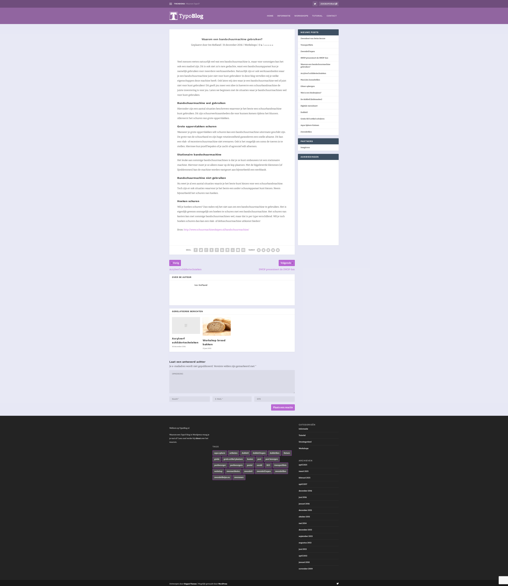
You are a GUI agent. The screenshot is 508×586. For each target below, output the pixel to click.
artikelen (233, 453)
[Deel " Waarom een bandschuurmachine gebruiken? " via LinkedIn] (222, 250)
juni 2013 (303, 549)
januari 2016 (304, 504)
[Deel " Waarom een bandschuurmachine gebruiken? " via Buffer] (227, 250)
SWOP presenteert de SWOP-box (314, 58)
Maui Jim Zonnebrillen (310, 80)
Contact (332, 16)
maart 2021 (304, 471)
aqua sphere (219, 453)
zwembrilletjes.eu (222, 477)
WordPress (222, 584)
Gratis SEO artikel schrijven (313, 119)
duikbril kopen (259, 453)
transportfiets (280, 465)
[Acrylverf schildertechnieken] (186, 325)
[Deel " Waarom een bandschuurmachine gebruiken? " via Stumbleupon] (232, 250)
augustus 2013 (305, 543)
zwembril (248, 471)
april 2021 (303, 465)
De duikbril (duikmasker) (311, 99)
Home (270, 16)
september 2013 (306, 536)
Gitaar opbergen (308, 86)
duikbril (245, 453)
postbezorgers (236, 465)
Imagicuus (305, 147)
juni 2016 (303, 497)
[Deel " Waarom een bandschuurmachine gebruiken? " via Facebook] (195, 250)
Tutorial (317, 16)
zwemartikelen (233, 471)
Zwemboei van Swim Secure (313, 38)
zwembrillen (280, 471)
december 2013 (305, 530)
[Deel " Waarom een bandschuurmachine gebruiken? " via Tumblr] (211, 250)
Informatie (283, 16)
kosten (250, 459)
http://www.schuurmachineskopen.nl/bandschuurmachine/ (216, 229)
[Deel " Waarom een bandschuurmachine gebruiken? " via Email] (238, 250)
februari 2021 (304, 478)
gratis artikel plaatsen (233, 459)
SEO (268, 465)
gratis (216, 459)
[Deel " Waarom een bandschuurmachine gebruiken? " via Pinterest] (216, 250)
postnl (249, 465)
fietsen (287, 453)
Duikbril (304, 112)
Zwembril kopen (308, 51)
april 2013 (303, 556)
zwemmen (239, 477)
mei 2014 (303, 523)
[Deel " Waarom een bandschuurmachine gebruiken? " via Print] (243, 250)
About (198, 438)
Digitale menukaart (309, 106)
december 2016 (305, 491)
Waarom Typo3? (193, 4)
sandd (259, 465)
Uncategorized (305, 442)
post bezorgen (272, 459)
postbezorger (220, 465)
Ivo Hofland (214, 44)
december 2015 (305, 510)
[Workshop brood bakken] (217, 326)
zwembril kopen (264, 471)
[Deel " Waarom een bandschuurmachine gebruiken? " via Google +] (206, 250)
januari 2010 (304, 562)
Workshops (301, 16)
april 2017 (303, 484)
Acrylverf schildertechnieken (313, 73)
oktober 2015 (304, 517)
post (259, 459)
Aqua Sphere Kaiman (310, 125)
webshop (218, 471)
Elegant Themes (190, 584)
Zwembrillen (306, 132)
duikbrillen (274, 453)
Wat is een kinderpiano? (311, 93)
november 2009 (306, 569)
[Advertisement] (308, 202)
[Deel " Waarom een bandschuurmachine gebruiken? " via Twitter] (201, 250)
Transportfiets (307, 45)
